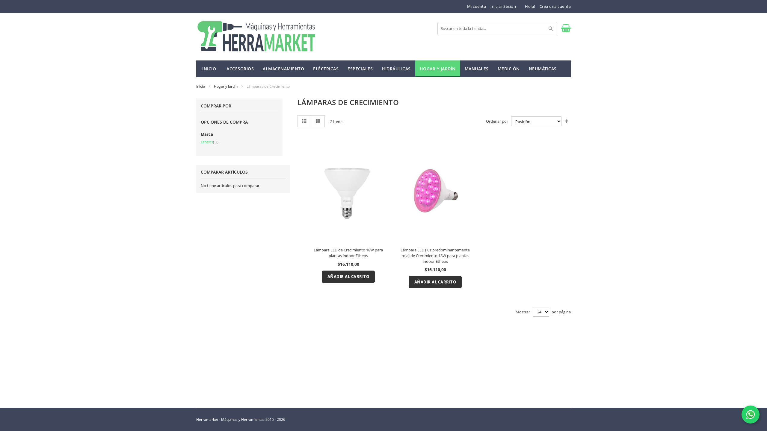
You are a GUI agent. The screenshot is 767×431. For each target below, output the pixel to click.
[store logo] (256, 36)
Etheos (209, 142)
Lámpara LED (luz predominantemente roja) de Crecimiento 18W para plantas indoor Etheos (435, 255)
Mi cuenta (476, 6)
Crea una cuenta (555, 6)
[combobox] (497, 28)
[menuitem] (240, 68)
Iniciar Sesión (503, 6)
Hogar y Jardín (226, 86)
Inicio (201, 86)
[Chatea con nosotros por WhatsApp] (751, 415)
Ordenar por (497, 121)
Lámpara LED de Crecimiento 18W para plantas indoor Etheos (348, 252)
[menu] (383, 68)
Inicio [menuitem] (209, 69)
